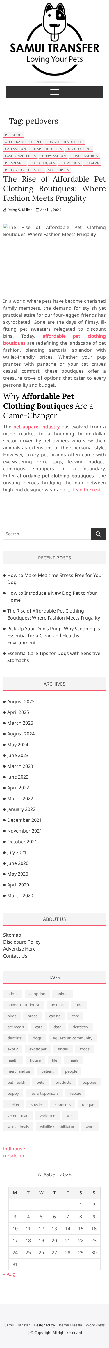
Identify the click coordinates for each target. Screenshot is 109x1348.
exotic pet (38, 1049)
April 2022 (18, 787)
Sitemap (12, 935)
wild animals (18, 1126)
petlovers (14, 170)
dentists (15, 1038)
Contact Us (15, 956)
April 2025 (18, 712)
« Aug (9, 1274)
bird (79, 1004)
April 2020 (18, 884)
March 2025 (20, 723)
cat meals (16, 1027)
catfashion (15, 149)
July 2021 (16, 852)
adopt (13, 993)
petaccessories (84, 156)
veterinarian (18, 1115)
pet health (16, 1082)
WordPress (95, 1325)
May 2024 (17, 744)
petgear (92, 163)
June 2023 (17, 755)
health (13, 1060)
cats (38, 1027)
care (75, 1015)
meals (73, 1060)
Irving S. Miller (18, 209)
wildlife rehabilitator (57, 1126)
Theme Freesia (69, 1325)
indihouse (14, 1148)
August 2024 (21, 734)
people (71, 1071)
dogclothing (79, 149)
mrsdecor (14, 1155)
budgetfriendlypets (64, 142)
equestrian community (72, 1038)
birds (12, 1015)
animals (57, 1004)
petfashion (69, 163)
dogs (37, 1038)
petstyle (36, 170)
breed (33, 1015)
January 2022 (21, 809)
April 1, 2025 (50, 209)
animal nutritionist (24, 1004)
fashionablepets (20, 156)
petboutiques (42, 163)
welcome (47, 1115)
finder (63, 1049)
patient (47, 1071)
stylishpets (58, 170)
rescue (75, 1093)
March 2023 (20, 766)
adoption (37, 993)
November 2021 (24, 831)
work (90, 1126)
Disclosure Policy (21, 942)
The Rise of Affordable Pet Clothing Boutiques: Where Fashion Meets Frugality (54, 188)
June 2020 (17, 863)
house (35, 1060)
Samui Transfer (17, 1325)
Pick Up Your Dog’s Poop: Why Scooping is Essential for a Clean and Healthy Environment (53, 635)
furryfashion (53, 156)
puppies (90, 1082)
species (37, 1104)
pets (40, 1082)
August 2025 (21, 701)
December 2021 (24, 820)
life (54, 1060)
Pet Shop (13, 135)
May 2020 (17, 874)
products (63, 1082)
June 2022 (17, 777)
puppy (13, 1093)
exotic (13, 1049)
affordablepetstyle (23, 142)
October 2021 (22, 841)
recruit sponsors (44, 1093)
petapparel (15, 163)
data (57, 1027)
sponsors (63, 1104)
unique (88, 1104)
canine (54, 1015)
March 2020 (20, 895)
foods (85, 1049)
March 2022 (20, 798)
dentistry (80, 1027)
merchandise (19, 1071)
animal (62, 993)
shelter (13, 1104)
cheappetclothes (46, 149)
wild (70, 1115)
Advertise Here (19, 949)
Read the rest (86, 489)
